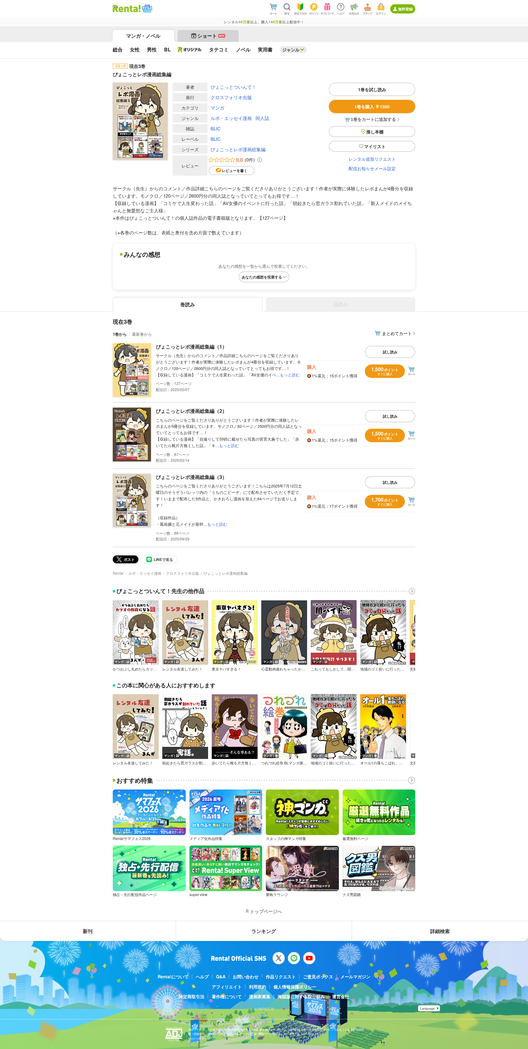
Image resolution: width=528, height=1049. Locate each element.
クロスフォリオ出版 (231, 97)
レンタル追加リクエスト (372, 159)
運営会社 (340, 996)
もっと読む (290, 375)
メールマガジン (355, 976)
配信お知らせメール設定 (372, 168)
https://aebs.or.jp (199, 1038)
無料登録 (405, 9)
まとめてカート (397, 333)
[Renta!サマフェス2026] (146, 9)
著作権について (227, 996)
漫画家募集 (259, 996)
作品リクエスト (281, 976)
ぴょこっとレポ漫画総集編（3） (191, 476)
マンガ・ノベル (143, 35)
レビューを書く (235, 170)
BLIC (216, 128)
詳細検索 (440, 931)
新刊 (88, 931)
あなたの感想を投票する (262, 277)
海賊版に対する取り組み (301, 996)
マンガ (217, 107)
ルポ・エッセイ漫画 (231, 118)
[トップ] (127, 8)
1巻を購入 (372, 106)
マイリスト (375, 146)
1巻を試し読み (372, 89)
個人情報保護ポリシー (294, 987)
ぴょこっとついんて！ (233, 87)
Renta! (118, 573)
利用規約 (257, 987)
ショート (211, 35)
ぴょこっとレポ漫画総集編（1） (191, 346)
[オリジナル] (190, 49)
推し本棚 (374, 132)
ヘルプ (202, 976)
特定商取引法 (191, 996)
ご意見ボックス (318, 976)
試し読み (390, 352)
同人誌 (262, 118)
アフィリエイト (227, 987)
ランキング (263, 931)
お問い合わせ (245, 976)
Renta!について (173, 976)
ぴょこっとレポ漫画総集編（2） (191, 410)
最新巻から (142, 334)
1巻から (120, 334)
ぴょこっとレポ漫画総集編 (238, 149)
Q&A (221, 976)
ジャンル (290, 50)
